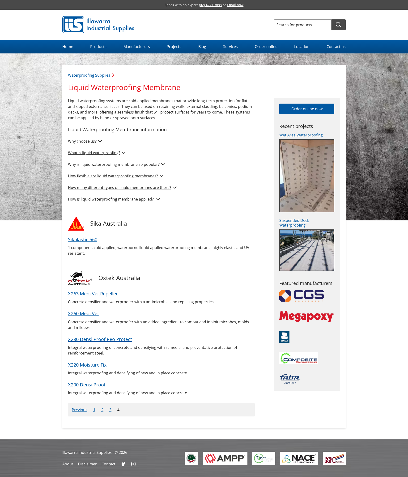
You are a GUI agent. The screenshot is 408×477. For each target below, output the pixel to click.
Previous (79, 409)
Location (302, 46)
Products (98, 46)
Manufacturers (136, 46)
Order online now (307, 108)
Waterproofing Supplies (89, 75)
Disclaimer (87, 464)
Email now (235, 5)
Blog (202, 46)
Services (230, 46)
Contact (108, 464)
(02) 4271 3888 (210, 5)
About (67, 464)
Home (67, 46)
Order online (266, 46)
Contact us (336, 46)
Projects (174, 46)
